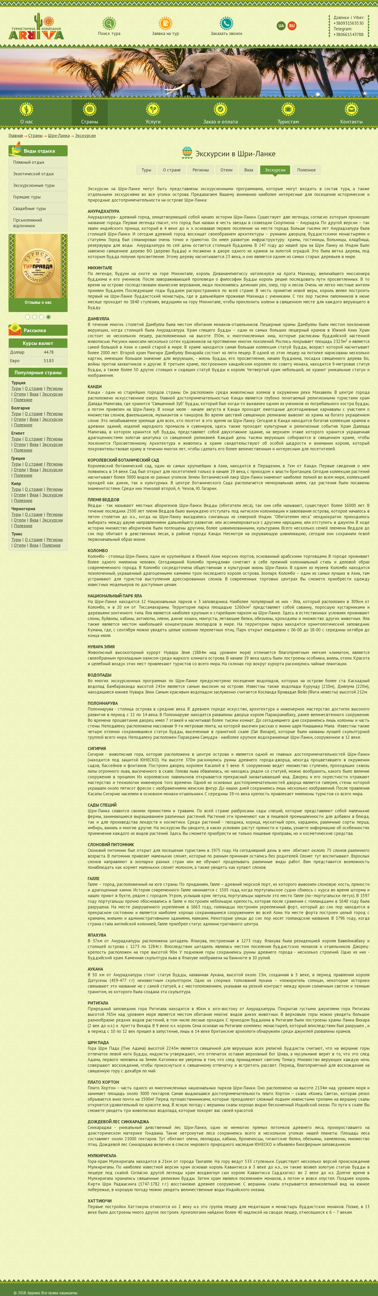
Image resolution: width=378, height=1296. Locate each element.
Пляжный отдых (28, 162)
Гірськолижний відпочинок (27, 223)
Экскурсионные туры (34, 185)
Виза (34, 394)
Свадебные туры (29, 208)
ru (292, 26)
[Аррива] (36, 26)
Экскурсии (52, 394)
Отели (20, 394)
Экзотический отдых (33, 174)
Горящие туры (27, 197)
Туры (16, 388)
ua (281, 26)
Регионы (55, 388)
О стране (34, 388)
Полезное (23, 400)
